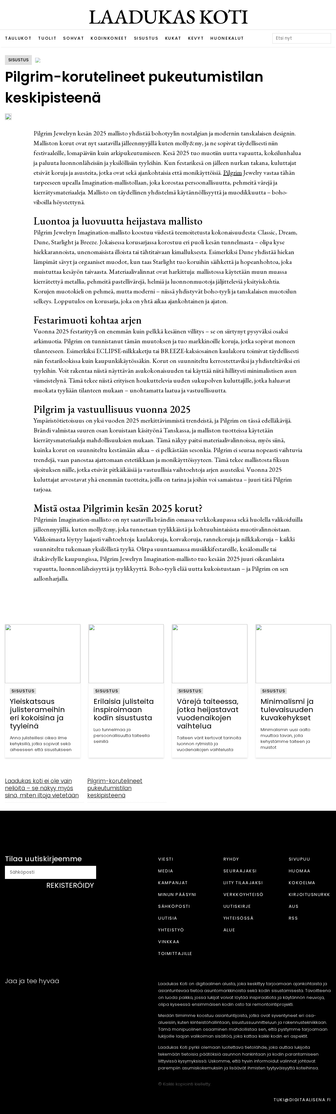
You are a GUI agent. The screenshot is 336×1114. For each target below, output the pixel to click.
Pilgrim (232, 172)
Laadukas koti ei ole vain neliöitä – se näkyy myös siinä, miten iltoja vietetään (42, 788)
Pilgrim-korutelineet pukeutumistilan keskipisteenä (114, 788)
